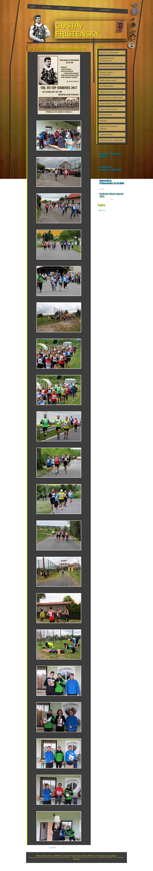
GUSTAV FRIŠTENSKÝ (77, 29)
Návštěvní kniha (106, 115)
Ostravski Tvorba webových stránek (75, 856)
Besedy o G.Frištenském (109, 52)
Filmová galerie (85, 9)
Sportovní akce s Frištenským (111, 97)
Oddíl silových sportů (108, 80)
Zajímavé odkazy (106, 134)
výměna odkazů (111, 856)
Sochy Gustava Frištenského (111, 103)
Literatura (105, 10)
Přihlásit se (91, 856)
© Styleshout (101, 856)
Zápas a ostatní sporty (108, 109)
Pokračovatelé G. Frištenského (111, 140)
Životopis (46, 7)
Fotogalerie (64, 8)
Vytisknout (52, 847)
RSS (112, 199)
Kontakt (34, 19)
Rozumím (76, 859)
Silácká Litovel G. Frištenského (112, 92)
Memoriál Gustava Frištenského (112, 66)
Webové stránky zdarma (44, 856)
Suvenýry (103, 121)
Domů (32, 7)
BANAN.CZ (58, 856)
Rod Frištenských (106, 86)
